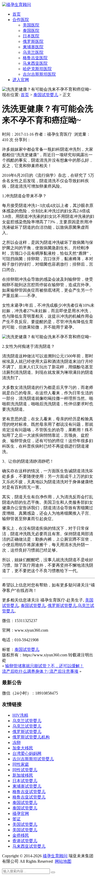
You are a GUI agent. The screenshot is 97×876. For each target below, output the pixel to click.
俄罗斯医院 (33, 41)
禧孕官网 (20, 813)
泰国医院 (31, 30)
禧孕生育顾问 (55, 856)
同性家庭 (20, 764)
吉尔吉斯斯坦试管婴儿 (33, 759)
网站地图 (63, 861)
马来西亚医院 (35, 63)
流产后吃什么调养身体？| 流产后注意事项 (40, 671)
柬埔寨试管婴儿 (26, 786)
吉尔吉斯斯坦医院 (39, 74)
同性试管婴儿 (24, 770)
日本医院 (31, 36)
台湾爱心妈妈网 (26, 753)
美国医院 (31, 25)
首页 (16, 14)
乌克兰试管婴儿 (26, 720)
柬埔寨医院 (33, 47)
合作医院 (20, 19)
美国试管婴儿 (24, 824)
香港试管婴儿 (24, 841)
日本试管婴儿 (24, 781)
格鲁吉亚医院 (35, 58)
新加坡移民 (22, 775)
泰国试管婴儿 (45, 95)
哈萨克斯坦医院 (37, 69)
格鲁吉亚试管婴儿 (29, 791)
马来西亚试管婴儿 (29, 846)
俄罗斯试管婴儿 (26, 731)
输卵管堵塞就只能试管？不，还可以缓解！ (44, 666)
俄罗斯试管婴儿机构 (31, 737)
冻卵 (16, 742)
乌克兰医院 (33, 52)
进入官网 (20, 79)
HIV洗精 (20, 715)
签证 (16, 819)
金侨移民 (20, 835)
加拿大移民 (22, 748)
